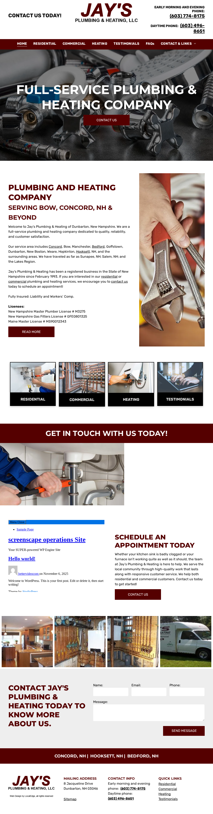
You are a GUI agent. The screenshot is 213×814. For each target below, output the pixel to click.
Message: (100, 702)
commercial (17, 281)
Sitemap (70, 799)
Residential (167, 784)
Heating (165, 794)
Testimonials (168, 799)
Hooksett (83, 252)
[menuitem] (22, 43)
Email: (136, 685)
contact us (119, 281)
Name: (98, 685)
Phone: (175, 685)
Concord (55, 247)
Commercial (168, 789)
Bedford (98, 247)
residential (109, 276)
